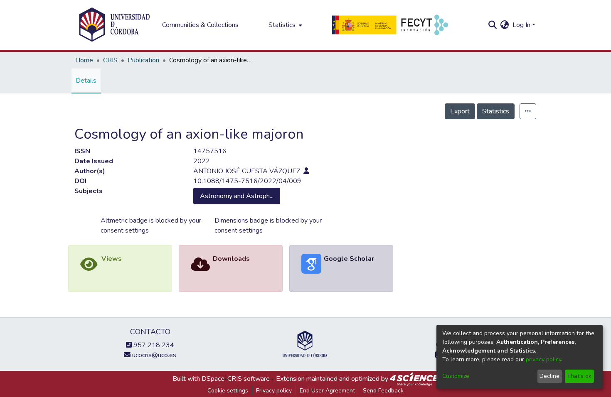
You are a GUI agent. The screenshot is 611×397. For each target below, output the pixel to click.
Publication (143, 60)
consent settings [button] (125, 230)
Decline (549, 376)
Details (86, 80)
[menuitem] (284, 25)
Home (84, 60)
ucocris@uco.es (153, 355)
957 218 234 (153, 345)
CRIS (110, 60)
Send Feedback (383, 391)
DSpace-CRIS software (236, 378)
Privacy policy (274, 391)
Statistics (495, 111)
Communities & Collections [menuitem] (200, 24)
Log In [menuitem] (521, 24)
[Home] (114, 25)
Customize (455, 376)
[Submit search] (493, 25)
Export (460, 111)
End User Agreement (327, 391)
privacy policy (543, 359)
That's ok (579, 376)
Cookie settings (227, 391)
